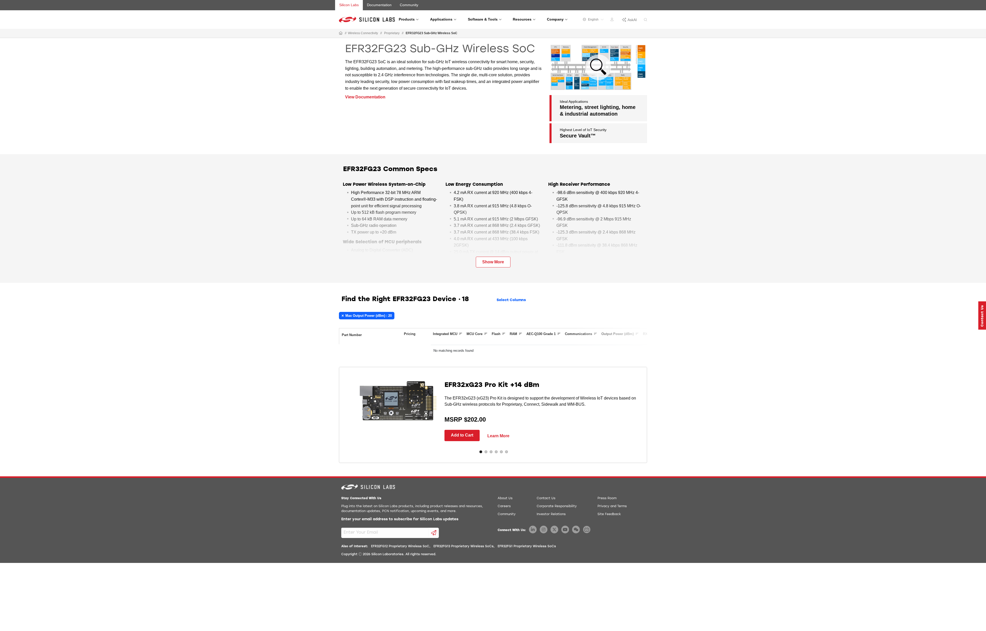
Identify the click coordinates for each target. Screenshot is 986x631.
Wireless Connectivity (363, 33)
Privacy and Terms (612, 506)
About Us (505, 498)
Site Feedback (609, 514)
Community (409, 5)
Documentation (379, 5)
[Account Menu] (613, 20)
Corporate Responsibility (557, 506)
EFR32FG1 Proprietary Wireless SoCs (527, 546)
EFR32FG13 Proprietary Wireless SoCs (463, 546)
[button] (982, 315)
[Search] (645, 20)
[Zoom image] (598, 67)
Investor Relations (551, 514)
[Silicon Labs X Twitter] (554, 529)
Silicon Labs (349, 5)
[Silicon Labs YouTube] (565, 529)
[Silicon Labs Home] (341, 33)
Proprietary (392, 33)
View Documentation (365, 97)
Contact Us (546, 498)
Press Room (607, 498)
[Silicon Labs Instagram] (543, 529)
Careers (504, 506)
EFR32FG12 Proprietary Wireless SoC (400, 546)
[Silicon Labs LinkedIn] (533, 529)
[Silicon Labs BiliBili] (587, 529)
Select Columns (511, 300)
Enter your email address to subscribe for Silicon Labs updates (399, 519)
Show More (493, 262)
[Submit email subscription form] (434, 533)
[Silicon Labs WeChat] (576, 529)
